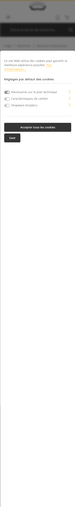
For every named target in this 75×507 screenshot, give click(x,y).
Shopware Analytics (24, 105)
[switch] (7, 99)
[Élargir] (69, 91)
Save (12, 138)
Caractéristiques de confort (29, 99)
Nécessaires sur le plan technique (34, 92)
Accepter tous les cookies (37, 127)
